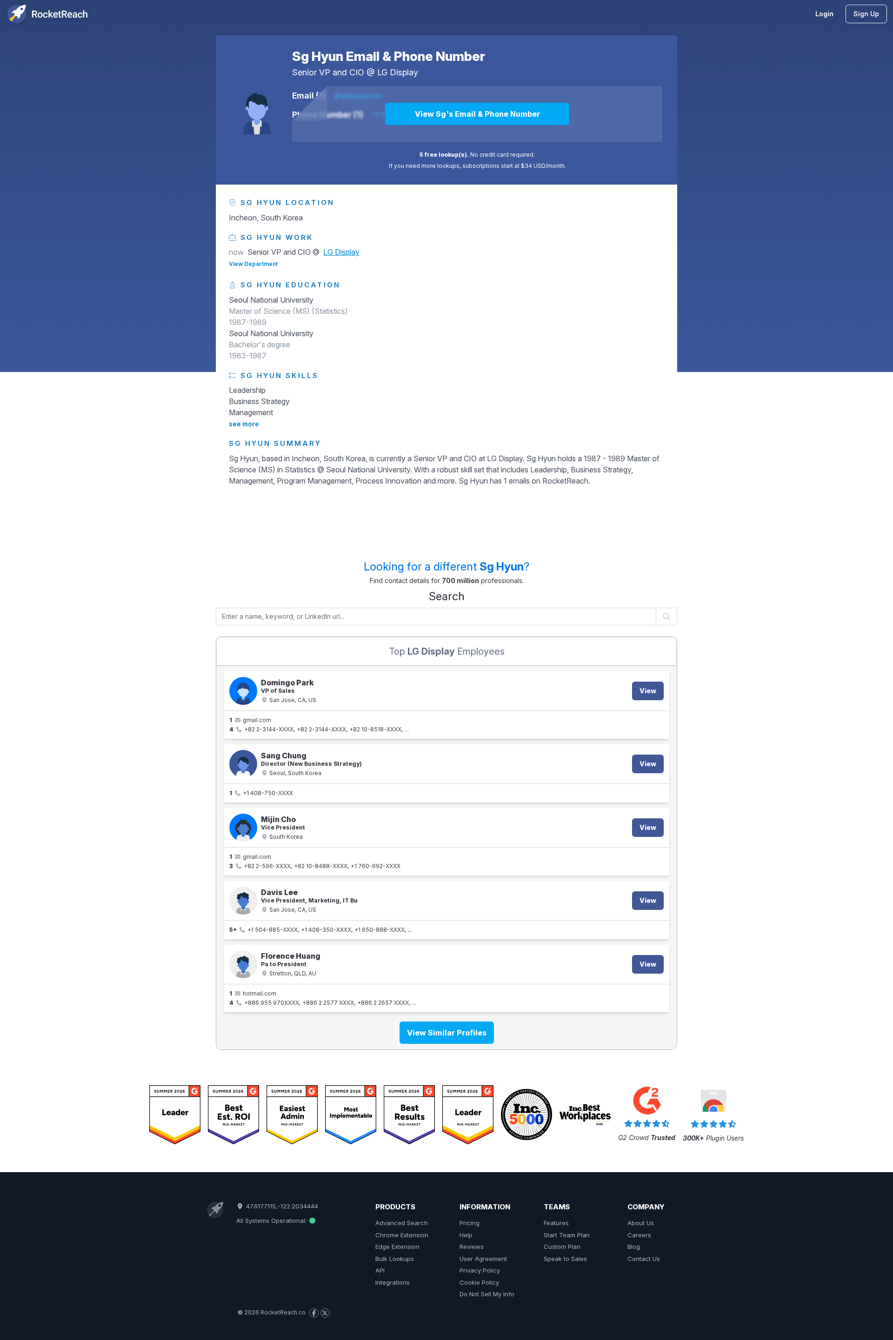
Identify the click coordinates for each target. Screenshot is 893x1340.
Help (466, 1235)
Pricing (470, 1223)
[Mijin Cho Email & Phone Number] (243, 828)
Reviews (472, 1246)
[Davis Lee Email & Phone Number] (243, 901)
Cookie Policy (479, 1282)
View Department (253, 263)
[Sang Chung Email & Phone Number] (243, 764)
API (380, 1270)
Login (824, 14)
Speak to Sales (565, 1258)
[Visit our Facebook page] (314, 1313)
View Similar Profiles (446, 1032)
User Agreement (483, 1258)
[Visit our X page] (325, 1313)
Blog (633, 1246)
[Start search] (666, 616)
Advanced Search (401, 1223)
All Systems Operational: (272, 1220)
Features (556, 1223)
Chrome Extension (401, 1235)
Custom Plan (562, 1246)
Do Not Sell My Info (487, 1294)
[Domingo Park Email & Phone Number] (243, 691)
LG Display (397, 72)
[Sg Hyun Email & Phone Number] (257, 108)
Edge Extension (397, 1246)
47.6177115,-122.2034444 (281, 1206)
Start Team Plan (567, 1235)
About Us (640, 1223)
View (648, 691)
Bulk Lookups (394, 1258)
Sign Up (866, 14)
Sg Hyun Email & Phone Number (388, 56)
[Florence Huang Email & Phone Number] (243, 964)
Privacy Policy (480, 1270)
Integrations (392, 1282)
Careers (639, 1235)
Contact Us (643, 1258)
